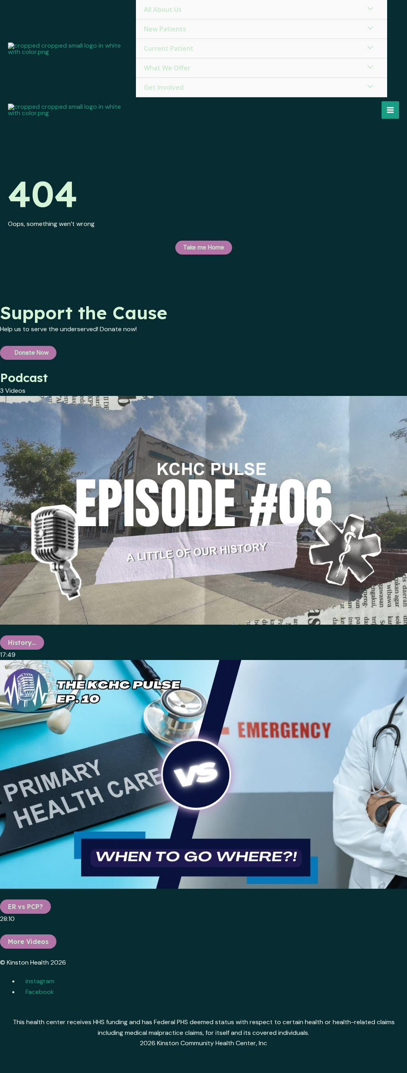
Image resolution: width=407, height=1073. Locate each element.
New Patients (165, 29)
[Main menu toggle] (390, 110)
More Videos (28, 942)
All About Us (163, 9)
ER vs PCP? (25, 907)
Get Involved (164, 87)
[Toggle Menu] (368, 28)
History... (22, 643)
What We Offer (167, 68)
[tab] (203, 528)
